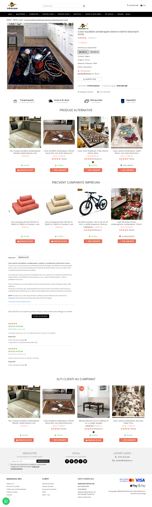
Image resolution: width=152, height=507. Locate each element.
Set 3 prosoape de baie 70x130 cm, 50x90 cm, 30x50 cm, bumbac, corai (25, 223)
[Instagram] (85, 461)
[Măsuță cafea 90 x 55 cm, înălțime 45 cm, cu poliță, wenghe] (93, 401)
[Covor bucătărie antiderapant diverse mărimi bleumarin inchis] (40, 56)
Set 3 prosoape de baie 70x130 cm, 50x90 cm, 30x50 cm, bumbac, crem (59, 223)
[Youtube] (76, 461)
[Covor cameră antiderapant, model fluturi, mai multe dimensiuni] (126, 132)
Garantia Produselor (49, 489)
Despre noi (10, 484)
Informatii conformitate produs (19, 302)
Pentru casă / (18, 20)
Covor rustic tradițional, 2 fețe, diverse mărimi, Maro (93, 152)
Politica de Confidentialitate (16, 489)
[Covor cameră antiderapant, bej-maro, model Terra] (128, 401)
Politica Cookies (12, 492)
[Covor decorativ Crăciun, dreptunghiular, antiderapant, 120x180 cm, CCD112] (126, 204)
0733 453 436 (124, 457)
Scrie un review (40, 316)
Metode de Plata (48, 484)
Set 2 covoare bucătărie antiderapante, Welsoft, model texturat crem (25, 152)
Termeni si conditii (13, 486)
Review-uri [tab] (23, 257)
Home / (10, 20)
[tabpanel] (40, 56)
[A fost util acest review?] (26, 340)
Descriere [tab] (11, 258)
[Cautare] (84, 6)
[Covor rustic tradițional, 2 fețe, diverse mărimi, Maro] (93, 132)
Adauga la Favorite (86, 92)
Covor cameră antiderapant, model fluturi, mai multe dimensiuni (127, 152)
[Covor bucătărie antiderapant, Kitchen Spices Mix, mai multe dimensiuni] (59, 132)
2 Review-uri (92, 38)
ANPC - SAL (46, 495)
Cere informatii (104, 92)
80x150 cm (83, 52)
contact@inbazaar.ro (123, 460)
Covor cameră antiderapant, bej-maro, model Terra (128, 422)
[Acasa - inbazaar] (18, 6)
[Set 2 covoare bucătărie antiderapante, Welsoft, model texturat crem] (25, 132)
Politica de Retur (48, 486)
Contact (9, 495)
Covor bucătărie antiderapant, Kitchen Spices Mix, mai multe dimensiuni (59, 152)
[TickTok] (80, 461)
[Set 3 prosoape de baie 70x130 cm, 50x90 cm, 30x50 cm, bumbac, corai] (25, 204)
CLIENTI (45, 479)
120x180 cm (94, 52)
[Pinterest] (71, 461)
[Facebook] (67, 461)
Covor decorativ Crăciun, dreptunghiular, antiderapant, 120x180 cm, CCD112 (126, 223)
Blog (128, 14)
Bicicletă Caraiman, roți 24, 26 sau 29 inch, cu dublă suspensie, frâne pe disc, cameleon (93, 223)
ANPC (44, 492)
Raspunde (11, 336)
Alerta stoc (91, 79)
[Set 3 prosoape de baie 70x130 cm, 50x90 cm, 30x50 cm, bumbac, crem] (59, 204)
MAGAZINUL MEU (14, 479)
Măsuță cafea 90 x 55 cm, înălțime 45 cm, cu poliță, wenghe (93, 422)
